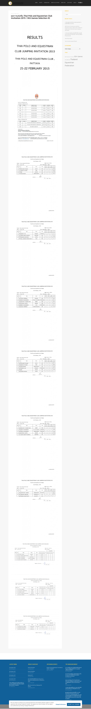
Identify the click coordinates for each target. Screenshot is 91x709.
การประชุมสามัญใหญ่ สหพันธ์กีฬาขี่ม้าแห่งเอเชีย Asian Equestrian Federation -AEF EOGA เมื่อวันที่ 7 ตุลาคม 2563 (73, 34)
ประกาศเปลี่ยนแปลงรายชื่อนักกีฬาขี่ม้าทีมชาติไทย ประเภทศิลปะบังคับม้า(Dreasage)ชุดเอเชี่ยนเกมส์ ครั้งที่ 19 (73, 669)
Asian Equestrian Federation (69, 56)
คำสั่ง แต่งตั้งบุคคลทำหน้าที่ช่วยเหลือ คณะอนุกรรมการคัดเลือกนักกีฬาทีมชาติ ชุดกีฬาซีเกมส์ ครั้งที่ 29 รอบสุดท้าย (16, 684)
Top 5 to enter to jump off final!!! (71, 41)
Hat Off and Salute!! (68, 38)
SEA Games (78, 56)
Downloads (46, 2)
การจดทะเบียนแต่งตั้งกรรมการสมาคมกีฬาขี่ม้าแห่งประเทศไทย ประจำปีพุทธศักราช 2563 (73, 688)
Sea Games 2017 (12, 667)
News (36, 2)
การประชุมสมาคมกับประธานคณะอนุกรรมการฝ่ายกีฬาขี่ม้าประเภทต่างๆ (73, 23)
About (75, 2)
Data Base (69, 2)
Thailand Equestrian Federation (71, 62)
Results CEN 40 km (31, 667)
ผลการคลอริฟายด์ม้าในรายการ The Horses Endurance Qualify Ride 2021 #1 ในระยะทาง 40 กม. (36, 680)
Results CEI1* (30, 675)
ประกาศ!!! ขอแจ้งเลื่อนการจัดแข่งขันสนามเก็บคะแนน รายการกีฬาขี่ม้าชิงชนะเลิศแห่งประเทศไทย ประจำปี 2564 (73, 675)
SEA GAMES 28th (67, 59)
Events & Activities (55, 2)
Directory (63, 2)
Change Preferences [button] (61, 704)
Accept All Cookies (73, 704)
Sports (40, 2)
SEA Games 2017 (12, 671)
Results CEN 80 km (31, 671)
